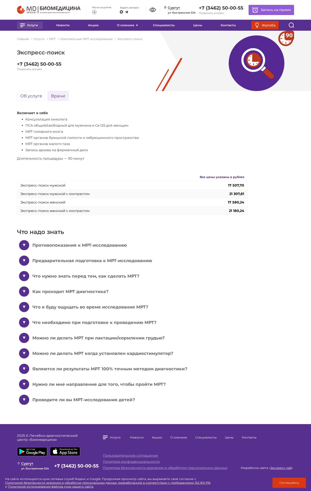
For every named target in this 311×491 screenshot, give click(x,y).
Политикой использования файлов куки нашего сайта (50, 486)
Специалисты (164, 25)
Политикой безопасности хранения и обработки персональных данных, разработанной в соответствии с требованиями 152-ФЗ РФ (108, 483)
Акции (93, 25)
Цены (197, 25)
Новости (63, 25)
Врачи (58, 95)
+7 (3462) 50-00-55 (221, 8)
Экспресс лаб (281, 468)
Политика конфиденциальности (131, 462)
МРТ (52, 39)
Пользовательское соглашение (130, 456)
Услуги (39, 39)
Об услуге (31, 95)
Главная (23, 39)
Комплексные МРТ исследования (86, 39)
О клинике (178, 437)
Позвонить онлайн (211, 13)
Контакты (228, 25)
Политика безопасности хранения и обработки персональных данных (165, 468)
